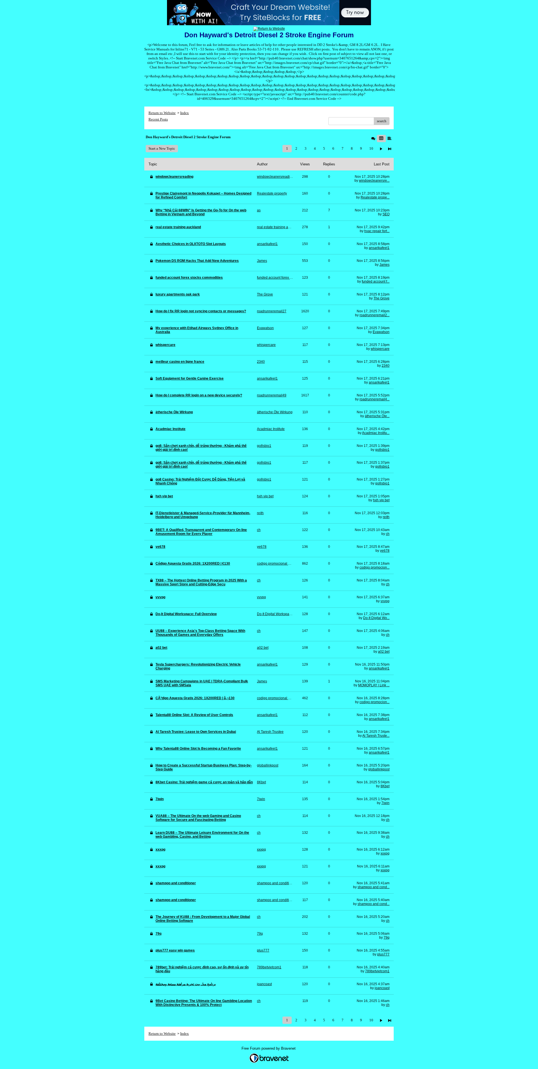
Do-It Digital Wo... (376, 618)
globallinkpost (378, 769)
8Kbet (385, 786)
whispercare (380, 349)
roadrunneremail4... (374, 399)
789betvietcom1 (377, 971)
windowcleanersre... (374, 181)
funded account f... (375, 281)
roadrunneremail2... (374, 315)
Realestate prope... (375, 197)
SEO (385, 214)
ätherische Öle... (377, 416)
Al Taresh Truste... (375, 736)
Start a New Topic (162, 148)
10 (371, 148)
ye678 (384, 551)
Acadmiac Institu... (375, 433)
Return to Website (162, 113)
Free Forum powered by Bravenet (269, 1048)
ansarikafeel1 (379, 248)
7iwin (385, 803)
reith (386, 517)
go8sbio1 (382, 450)
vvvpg (385, 601)
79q (386, 937)
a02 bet (383, 652)
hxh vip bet (381, 500)
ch (387, 534)
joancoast (382, 988)
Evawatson (381, 332)
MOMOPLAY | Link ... (373, 685)
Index (184, 113)
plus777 (383, 954)
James (384, 265)
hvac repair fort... (376, 231)
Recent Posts (158, 119)
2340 (385, 366)
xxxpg (385, 853)
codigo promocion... (374, 567)
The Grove (381, 298)
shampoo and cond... (373, 887)
